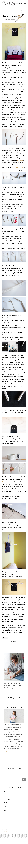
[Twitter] (11, 698)
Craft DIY (14, 641)
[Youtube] (13, 698)
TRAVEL (6, 810)
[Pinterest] (16, 698)
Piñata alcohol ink (18, 167)
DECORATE (8, 799)
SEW (5, 795)
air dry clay (20, 160)
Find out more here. (10, 752)
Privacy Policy (5, 831)
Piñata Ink (5, 482)
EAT (5, 803)
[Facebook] (8, 698)
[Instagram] (19, 698)
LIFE (5, 806)
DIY (5, 792)
